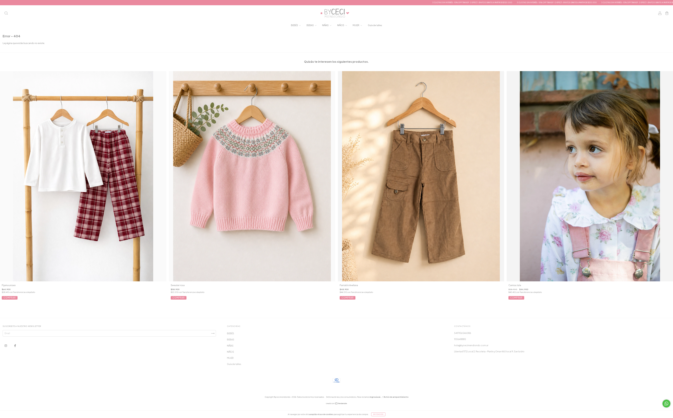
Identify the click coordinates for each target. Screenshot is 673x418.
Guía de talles (375, 25)
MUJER (356, 25)
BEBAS (310, 25)
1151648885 (460, 339)
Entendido (378, 414)
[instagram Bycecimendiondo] (6, 345)
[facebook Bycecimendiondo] (15, 345)
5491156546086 (462, 333)
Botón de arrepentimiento (396, 397)
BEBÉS (294, 25)
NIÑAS (325, 25)
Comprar (10, 297)
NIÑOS (341, 25)
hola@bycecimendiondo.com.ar (471, 345)
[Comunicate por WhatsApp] (666, 403)
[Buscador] (6, 13)
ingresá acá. (375, 397)
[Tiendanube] (337, 404)
